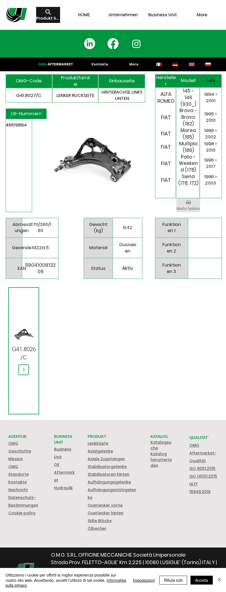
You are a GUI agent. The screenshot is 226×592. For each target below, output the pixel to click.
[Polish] (208, 64)
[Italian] (159, 64)
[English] (191, 64)
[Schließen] (219, 580)
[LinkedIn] (89, 43)
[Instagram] (136, 43)
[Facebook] (113, 43)
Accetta (201, 580)
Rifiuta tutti (173, 580)
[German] (175, 64)
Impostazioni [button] (144, 580)
